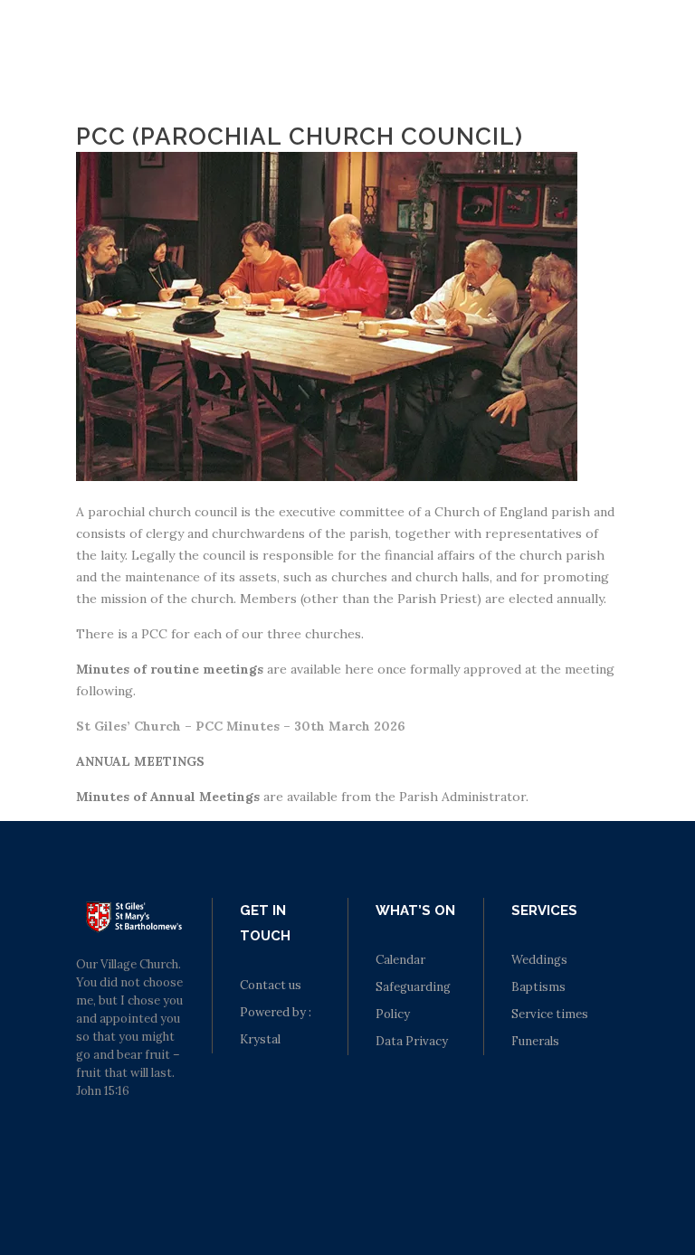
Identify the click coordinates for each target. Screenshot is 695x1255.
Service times (549, 1014)
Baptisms (538, 987)
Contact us (270, 985)
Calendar (400, 959)
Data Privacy (412, 1041)
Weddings (539, 959)
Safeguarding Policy (413, 1000)
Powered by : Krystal (275, 1026)
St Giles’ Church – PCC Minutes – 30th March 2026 (240, 726)
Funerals (535, 1041)
